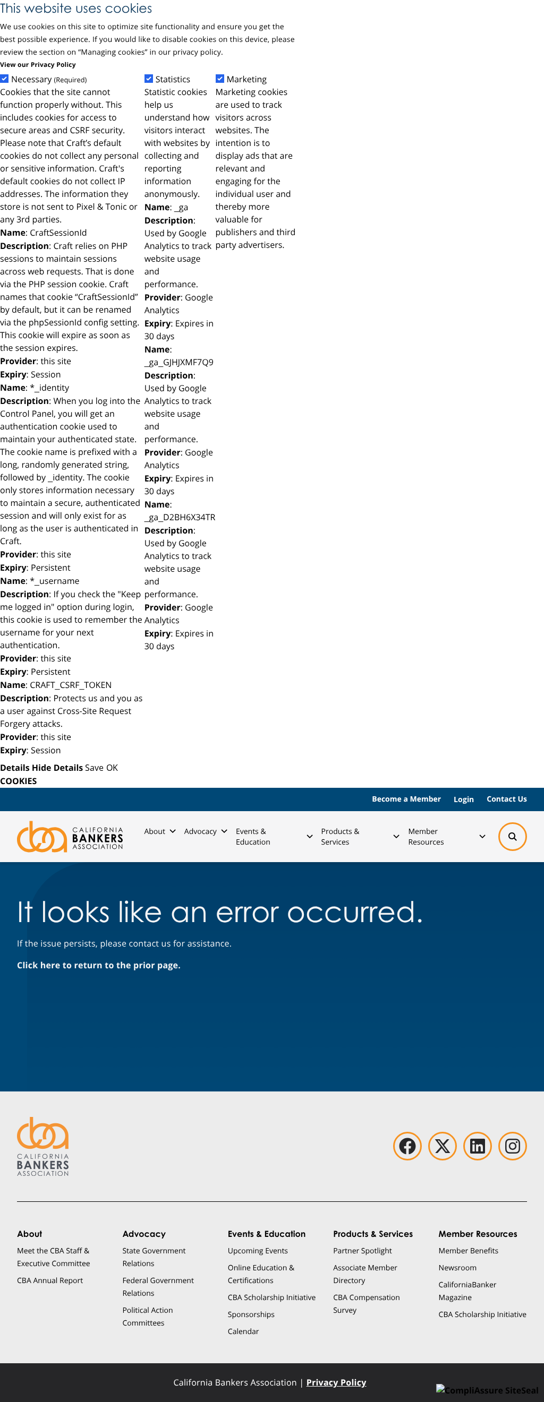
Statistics (173, 79)
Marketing (247, 79)
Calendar (243, 1331)
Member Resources (426, 836)
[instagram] (512, 1146)
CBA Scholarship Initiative (272, 1297)
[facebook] (407, 1146)
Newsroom (458, 1267)
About (154, 831)
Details (15, 767)
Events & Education (253, 836)
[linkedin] (477, 1146)
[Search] (512, 836)
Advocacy (200, 831)
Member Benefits (469, 1250)
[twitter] (442, 1146)
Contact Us (507, 799)
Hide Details (57, 767)
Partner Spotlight (362, 1250)
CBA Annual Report (50, 1280)
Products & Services (340, 836)
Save (94, 767)
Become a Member (406, 799)
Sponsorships (251, 1314)
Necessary (49, 79)
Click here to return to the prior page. (99, 965)
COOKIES (18, 781)
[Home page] (70, 836)
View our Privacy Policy (38, 64)
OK (112, 767)
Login (464, 799)
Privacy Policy (337, 1382)
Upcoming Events (258, 1250)
